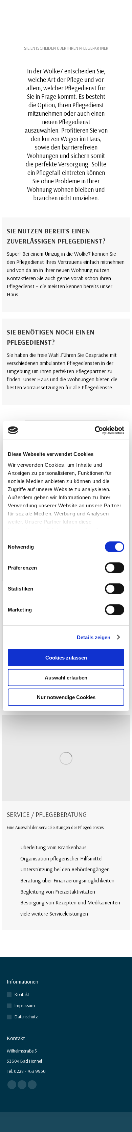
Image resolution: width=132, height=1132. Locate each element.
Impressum (25, 1005)
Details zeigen (93, 637)
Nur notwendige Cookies (66, 697)
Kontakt (22, 994)
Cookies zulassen (66, 658)
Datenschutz (26, 1017)
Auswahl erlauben (66, 677)
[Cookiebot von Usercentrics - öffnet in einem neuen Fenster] (95, 430)
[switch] (114, 567)
